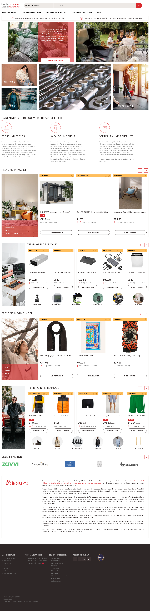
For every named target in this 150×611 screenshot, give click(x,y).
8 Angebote (107, 250)
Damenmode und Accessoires (56, 12)
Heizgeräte (54, 573)
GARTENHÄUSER (10, 224)
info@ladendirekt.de (7, 599)
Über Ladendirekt (9, 558)
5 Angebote (58, 250)
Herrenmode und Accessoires (81, 12)
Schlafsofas (55, 568)
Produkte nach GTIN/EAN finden (37, 561)
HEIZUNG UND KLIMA (11, 233)
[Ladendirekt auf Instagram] (80, 559)
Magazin (100, 12)
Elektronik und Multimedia (31, 12)
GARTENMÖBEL (9, 227)
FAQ (5, 571)
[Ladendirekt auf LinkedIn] (89, 559)
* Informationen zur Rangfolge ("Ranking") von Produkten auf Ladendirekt (21, 601)
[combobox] (94, 5)
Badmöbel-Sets (56, 578)
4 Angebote (33, 250)
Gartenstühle (55, 561)
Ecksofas (54, 566)
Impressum (7, 561)
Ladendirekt (12, 5)
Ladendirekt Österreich (35, 563)
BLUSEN (7, 367)
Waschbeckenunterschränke (60, 576)
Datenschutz (8, 563)
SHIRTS (7, 373)
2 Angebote (44, 176)
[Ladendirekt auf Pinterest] (84, 559)
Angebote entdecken (55, 60)
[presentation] (140, 170)
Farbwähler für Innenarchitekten (38, 558)
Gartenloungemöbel (57, 563)
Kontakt (6, 568)
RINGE (6, 376)
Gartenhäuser (55, 558)
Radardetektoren (56, 581)
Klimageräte (55, 571)
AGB (5, 566)
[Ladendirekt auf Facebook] (75, 559)
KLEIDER (7, 370)
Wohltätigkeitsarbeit (10, 573)
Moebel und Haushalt (9, 12)
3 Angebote (58, 394)
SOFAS (7, 230)
